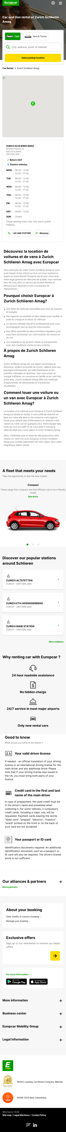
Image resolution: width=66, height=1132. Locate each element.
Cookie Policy (39, 1115)
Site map (7, 1115)
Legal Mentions (22, 1115)
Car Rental (7, 68)
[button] (33, 104)
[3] (38, 544)
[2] (33, 544)
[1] (27, 544)
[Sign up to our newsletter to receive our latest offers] (55, 956)
